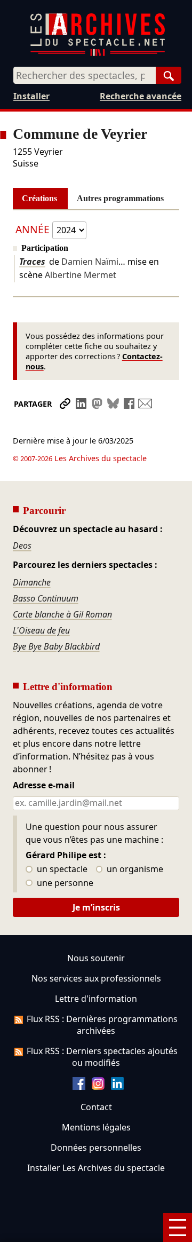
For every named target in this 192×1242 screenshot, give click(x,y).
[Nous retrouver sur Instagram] (98, 1087)
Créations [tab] (39, 198)
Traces (32, 261)
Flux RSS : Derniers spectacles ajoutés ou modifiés (102, 1057)
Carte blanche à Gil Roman (62, 614)
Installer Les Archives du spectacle (96, 1168)
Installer (31, 96)
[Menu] (177, 1227)
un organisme (134, 869)
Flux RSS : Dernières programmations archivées (102, 1025)
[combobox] (84, 75)
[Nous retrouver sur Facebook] (79, 1087)
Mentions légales (96, 1127)
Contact (96, 1107)
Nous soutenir (96, 958)
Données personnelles (96, 1147)
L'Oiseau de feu (41, 630)
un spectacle (61, 869)
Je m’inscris (96, 907)
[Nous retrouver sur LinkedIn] (117, 1087)
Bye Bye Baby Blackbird (56, 646)
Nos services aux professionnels (96, 978)
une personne (64, 883)
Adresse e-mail (44, 785)
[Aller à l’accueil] (97, 53)
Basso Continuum (45, 598)
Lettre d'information (96, 998)
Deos (22, 545)
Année (32, 229)
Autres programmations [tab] (120, 198)
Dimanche (32, 582)
